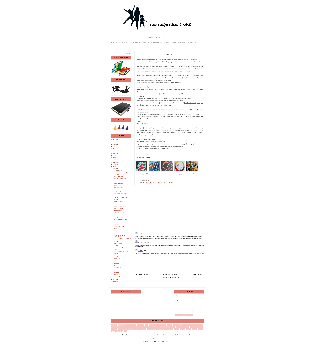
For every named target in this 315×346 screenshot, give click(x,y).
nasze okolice (136, 329)
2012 (114, 169)
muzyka (130, 329)
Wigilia (115, 185)
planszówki (143, 329)
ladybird (116, 199)
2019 (114, 153)
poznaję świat (117, 224)
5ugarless (172, 334)
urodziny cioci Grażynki (120, 206)
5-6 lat (146, 324)
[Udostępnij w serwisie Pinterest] (148, 180)
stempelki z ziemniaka (119, 215)
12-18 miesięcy (121, 324)
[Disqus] (169, 209)
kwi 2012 (116, 274)
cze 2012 (116, 272)
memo (115, 221)
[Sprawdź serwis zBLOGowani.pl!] (157, 338)
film (177, 327)
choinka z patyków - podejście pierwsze (121, 194)
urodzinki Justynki (118, 176)
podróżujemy (169, 42)
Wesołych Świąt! (118, 187)
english (155, 182)
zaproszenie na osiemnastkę (121, 251)
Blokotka (170, 341)
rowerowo (176, 329)
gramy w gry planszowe (152, 42)
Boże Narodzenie (159, 324)
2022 (114, 146)
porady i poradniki (163, 329)
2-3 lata (134, 324)
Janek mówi (115, 42)
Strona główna (153, 37)
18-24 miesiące (147, 182)
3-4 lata (138, 324)
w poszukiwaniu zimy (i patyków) (122, 197)
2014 (114, 164)
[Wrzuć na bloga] (143, 180)
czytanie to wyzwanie (165, 327)
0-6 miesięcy (114, 324)
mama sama (114, 329)
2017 (114, 157)
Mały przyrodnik (187, 324)
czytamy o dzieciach (154, 327)
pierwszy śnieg (117, 230)
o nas (164, 37)
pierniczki (116, 181)
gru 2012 (116, 170)
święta (125, 331)
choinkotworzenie (118, 201)
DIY (165, 324)
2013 (114, 166)
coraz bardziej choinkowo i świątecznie (120, 190)
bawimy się (126, 42)
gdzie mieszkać (118, 210)
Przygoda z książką (196, 324)
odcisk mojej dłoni (118, 258)
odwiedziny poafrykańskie (120, 178)
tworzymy (181, 42)
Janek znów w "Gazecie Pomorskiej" (120, 236)
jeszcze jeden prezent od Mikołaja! (120, 173)
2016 (114, 160)
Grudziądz (169, 324)
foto (180, 327)
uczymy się (191, 42)
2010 (114, 281)
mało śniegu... (117, 204)
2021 (114, 148)
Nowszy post (142, 274)
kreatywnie (192, 327)
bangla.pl (116, 228)
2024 (114, 142)
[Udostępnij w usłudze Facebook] (146, 180)
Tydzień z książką (115, 327)
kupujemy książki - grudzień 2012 (122, 239)
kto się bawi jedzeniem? (120, 226)
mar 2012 (116, 276)
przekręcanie (117, 256)
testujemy (182, 329)
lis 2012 (116, 261)
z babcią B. (200, 329)
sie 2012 (116, 267)
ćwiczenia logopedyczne (117, 331)
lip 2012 (116, 270)
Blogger (191, 334)
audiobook (135, 327)
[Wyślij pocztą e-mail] (141, 180)
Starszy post (196, 274)
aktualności (129, 327)
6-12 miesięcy (152, 324)
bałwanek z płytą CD (119, 212)
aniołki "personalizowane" (120, 219)
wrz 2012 (116, 265)
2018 (114, 155)
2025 (114, 139)
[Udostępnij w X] (145, 180)
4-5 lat (142, 324)
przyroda (170, 329)
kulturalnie (199, 327)
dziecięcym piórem (118, 208)
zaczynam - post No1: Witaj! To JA (122, 248)
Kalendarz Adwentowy (120, 253)
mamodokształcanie (122, 329)
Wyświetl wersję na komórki (169, 277)
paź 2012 (116, 263)
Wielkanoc (123, 327)
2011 (114, 279)
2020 (114, 151)
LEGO (181, 324)
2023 (114, 144)
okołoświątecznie (118, 183)
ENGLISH (116, 245)
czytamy (136, 42)
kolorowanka (186, 327)
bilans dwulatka (118, 243)
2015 (114, 162)
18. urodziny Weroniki (119, 233)
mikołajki (116, 241)
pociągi (148, 329)
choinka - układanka (119, 217)
